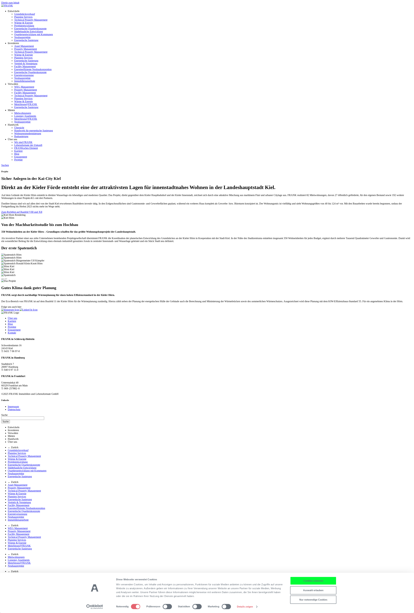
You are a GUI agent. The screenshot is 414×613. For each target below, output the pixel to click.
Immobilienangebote (24, 81)
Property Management (25, 49)
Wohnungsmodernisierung (27, 133)
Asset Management (24, 46)
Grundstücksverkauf (24, 14)
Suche (4, 415)
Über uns (12, 318)
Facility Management (25, 66)
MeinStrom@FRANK (25, 104)
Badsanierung (21, 136)
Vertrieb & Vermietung (25, 63)
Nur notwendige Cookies (313, 599)
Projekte (18, 159)
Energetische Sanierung (26, 40)
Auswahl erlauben (313, 590)
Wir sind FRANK (23, 142)
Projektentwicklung (24, 25)
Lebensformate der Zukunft (28, 145)
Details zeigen (245, 606)
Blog (16, 153)
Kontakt (12, 332)
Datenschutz (14, 409)
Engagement (20, 156)
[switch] (167, 606)
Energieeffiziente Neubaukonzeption (33, 69)
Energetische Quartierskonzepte (30, 28)
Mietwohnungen (22, 113)
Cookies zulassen (313, 580)
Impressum (13, 406)
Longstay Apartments (25, 116)
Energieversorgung (24, 75)
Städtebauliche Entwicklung (28, 31)
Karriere (18, 151)
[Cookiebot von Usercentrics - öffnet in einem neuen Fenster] (95, 606)
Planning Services (23, 17)
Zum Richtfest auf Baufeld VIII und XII (21, 212)
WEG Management (24, 86)
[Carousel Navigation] (207, 278)
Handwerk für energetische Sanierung (33, 130)
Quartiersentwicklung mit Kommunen (33, 34)
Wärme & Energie (23, 22)
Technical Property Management (30, 19)
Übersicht (19, 127)
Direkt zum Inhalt (10, 2)
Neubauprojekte (22, 37)
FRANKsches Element (26, 148)
